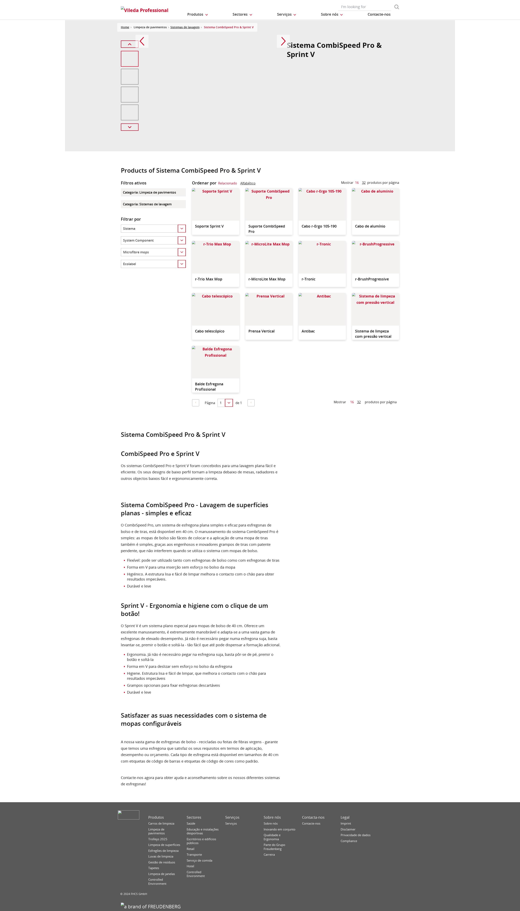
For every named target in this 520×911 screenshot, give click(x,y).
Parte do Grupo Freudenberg (274, 847)
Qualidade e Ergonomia (272, 837)
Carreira (269, 855)
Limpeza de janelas (161, 874)
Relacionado (227, 183)
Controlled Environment (157, 882)
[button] (198, 14)
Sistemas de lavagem (184, 27)
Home (125, 27)
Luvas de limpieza (160, 856)
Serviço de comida (199, 860)
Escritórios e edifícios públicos (201, 841)
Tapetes (153, 868)
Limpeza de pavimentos (156, 831)
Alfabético (248, 183)
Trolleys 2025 (157, 839)
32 (364, 182)
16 (357, 182)
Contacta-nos (313, 817)
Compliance (349, 841)
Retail (190, 849)
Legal (345, 817)
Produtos (156, 817)
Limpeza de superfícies (164, 845)
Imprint (346, 823)
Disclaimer (348, 829)
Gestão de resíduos (161, 862)
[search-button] (396, 7)
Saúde (191, 823)
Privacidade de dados (355, 835)
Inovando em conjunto (279, 829)
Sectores (194, 817)
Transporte (194, 855)
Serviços (232, 817)
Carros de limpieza (161, 823)
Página (210, 403)
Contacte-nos (311, 823)
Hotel (190, 866)
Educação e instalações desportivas (203, 831)
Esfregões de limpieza (163, 851)
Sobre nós (272, 817)
